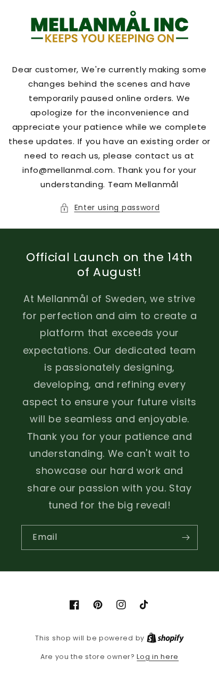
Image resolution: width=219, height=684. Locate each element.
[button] (110, 207)
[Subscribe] (185, 537)
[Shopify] (165, 638)
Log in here (158, 657)
